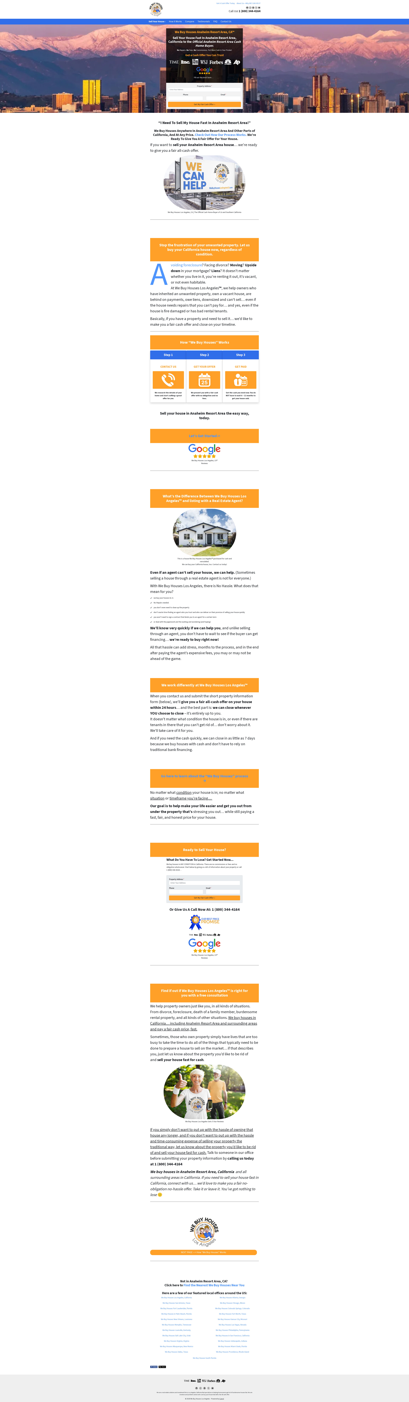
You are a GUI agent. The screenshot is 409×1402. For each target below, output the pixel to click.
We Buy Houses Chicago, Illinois (232, 1303)
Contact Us (226, 21)
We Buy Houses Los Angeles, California (176, 1297)
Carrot (222, 1399)
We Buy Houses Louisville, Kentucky (176, 1330)
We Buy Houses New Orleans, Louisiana (176, 1319)
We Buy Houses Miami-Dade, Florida (232, 1346)
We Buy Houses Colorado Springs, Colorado (232, 1308)
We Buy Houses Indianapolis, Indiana (232, 1341)
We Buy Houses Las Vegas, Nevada (232, 1324)
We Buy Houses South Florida (204, 1358)
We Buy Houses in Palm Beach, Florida (176, 1314)
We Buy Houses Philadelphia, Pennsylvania (232, 1330)
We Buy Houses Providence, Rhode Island (232, 1352)
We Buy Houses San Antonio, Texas (176, 1303)
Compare (189, 21)
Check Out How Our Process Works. (221, 135)
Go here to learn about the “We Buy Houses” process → (204, 778)
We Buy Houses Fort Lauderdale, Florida (176, 1308)
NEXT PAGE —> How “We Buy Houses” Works (203, 1252)
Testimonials (204, 21)
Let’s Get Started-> (204, 436)
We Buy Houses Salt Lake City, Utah (176, 1335)
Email (223, 94)
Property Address (204, 86)
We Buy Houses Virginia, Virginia (176, 1341)
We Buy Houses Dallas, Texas (176, 1352)
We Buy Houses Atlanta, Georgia (232, 1297)
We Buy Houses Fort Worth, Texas (232, 1314)
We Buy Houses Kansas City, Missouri (232, 1319)
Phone (185, 94)
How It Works (175, 21)
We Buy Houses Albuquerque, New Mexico (176, 1346)
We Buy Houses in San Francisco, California (232, 1335)
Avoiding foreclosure (186, 265)
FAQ (215, 21)
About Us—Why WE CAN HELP (248, 3)
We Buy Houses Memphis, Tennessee (176, 1324)
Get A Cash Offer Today (225, 3)
